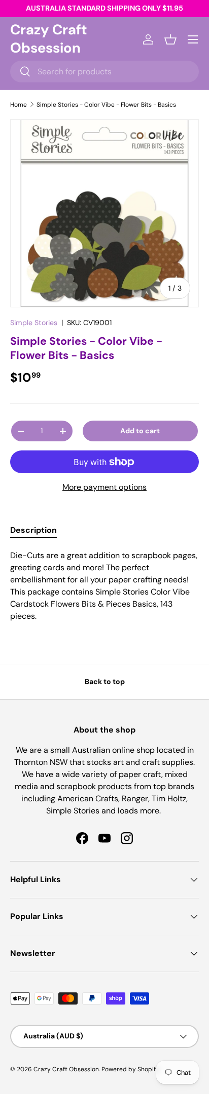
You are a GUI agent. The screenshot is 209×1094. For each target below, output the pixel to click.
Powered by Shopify (130, 1069)
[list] (104, 213)
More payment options (104, 487)
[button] (170, 39)
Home (18, 105)
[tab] (33, 530)
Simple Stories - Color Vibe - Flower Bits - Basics (106, 105)
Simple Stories (33, 322)
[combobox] (104, 71)
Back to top (105, 681)
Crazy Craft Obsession (66, 1069)
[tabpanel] (104, 586)
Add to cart (140, 430)
